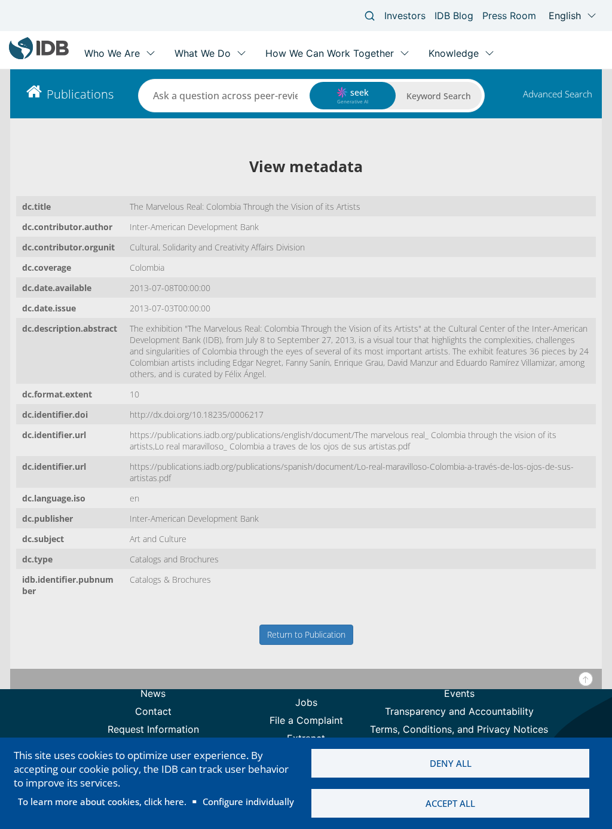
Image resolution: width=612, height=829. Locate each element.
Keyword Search (438, 96)
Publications (80, 94)
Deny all (451, 763)
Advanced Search (557, 94)
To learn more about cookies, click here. (102, 801)
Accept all (450, 803)
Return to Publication (306, 634)
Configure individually (248, 801)
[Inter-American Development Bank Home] (39, 56)
